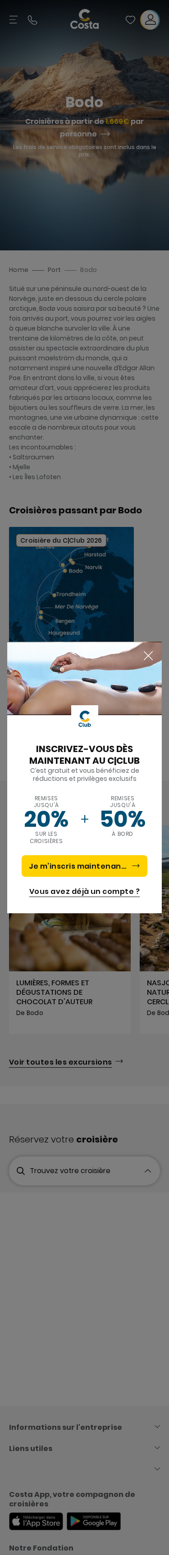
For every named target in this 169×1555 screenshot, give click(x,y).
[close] (148, 656)
